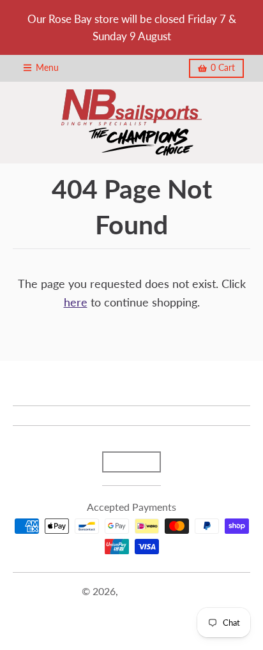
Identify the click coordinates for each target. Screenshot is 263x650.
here (75, 302)
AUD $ (125, 462)
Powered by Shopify (131, 607)
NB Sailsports (151, 591)
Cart (223, 68)
